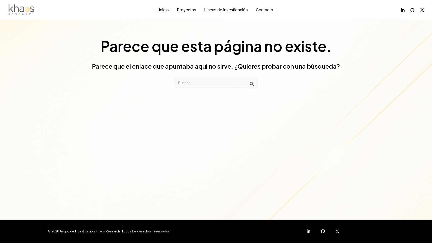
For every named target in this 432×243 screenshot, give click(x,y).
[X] (422, 10)
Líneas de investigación (226, 9)
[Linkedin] (403, 10)
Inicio (164, 9)
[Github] (412, 10)
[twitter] (337, 231)
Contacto (264, 9)
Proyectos (186, 9)
